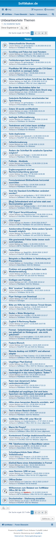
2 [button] (35, 33)
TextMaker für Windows (26, 113)
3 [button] (39, 33)
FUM (25, 299)
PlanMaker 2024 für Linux (27, 187)
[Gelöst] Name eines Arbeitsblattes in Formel (30, 463)
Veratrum (27, 457)
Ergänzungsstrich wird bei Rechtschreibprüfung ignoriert (23, 170)
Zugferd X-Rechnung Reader (22, 321)
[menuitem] (8, 9)
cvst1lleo (27, 315)
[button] (45, 33)
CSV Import (14, 220)
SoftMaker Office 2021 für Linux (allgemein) (33, 423)
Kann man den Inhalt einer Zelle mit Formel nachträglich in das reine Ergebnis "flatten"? (30, 371)
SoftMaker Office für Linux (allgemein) (31, 83)
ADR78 (26, 446)
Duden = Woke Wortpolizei (22, 313)
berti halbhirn (28, 337)
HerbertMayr (28, 263)
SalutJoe (27, 119)
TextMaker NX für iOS (25, 292)
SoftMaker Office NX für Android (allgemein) (33, 358)
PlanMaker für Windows (26, 94)
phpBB (19, 530)
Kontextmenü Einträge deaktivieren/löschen (30, 435)
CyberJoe (27, 345)
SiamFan (27, 307)
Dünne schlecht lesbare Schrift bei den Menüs (31, 79)
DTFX (26, 375)
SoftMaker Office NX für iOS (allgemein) (32, 475)
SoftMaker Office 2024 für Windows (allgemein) (35, 366)
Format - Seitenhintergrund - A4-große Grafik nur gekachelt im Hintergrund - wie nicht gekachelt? (30, 332)
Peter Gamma (29, 356)
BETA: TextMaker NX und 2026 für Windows (34, 235)
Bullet (26, 244)
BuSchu (27, 274)
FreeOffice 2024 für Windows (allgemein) (32, 216)
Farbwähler (14, 250)
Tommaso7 (28, 473)
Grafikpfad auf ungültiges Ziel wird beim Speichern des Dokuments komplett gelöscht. (31, 392)
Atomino (27, 223)
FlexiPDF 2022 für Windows (27, 503)
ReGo (26, 185)
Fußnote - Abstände (18, 161)
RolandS (27, 233)
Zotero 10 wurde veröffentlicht (23, 109)
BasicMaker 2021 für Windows (28, 448)
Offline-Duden (15, 479)
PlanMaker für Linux (24, 75)
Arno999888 (28, 290)
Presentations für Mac (25, 64)
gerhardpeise (29, 46)
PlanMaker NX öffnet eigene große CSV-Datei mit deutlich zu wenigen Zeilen (30, 69)
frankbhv (27, 163)
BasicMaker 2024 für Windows (28, 265)
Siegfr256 (27, 252)
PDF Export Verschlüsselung (23, 212)
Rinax (26, 73)
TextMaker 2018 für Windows (28, 339)
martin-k (27, 492)
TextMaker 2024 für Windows (28, 208)
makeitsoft (27, 136)
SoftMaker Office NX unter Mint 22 (25, 419)
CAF (25, 282)
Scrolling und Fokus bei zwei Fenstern (27, 52)
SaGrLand (27, 54)
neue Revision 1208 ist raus (22, 471)
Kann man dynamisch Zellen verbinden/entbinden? (22, 382)
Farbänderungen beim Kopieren (24, 60)
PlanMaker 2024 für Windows (28, 157)
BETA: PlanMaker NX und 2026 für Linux (32, 246)
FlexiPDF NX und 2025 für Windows (30, 138)
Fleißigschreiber (30, 206)
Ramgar (27, 155)
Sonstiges (21, 301)
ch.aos (26, 501)
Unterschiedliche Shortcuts (22, 43)
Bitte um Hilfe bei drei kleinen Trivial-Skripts (30, 305)
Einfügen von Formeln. (20, 280)
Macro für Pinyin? (17, 427)
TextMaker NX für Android (27, 484)
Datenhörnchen (29, 214)
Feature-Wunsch (16, 343)
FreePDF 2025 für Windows (27, 254)
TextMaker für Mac (24, 48)
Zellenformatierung (18, 142)
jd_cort (26, 438)
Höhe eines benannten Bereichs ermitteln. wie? (31, 402)
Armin (26, 364)
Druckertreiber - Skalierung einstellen (27, 498)
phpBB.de (38, 533)
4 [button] (42, 33)
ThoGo (26, 429)
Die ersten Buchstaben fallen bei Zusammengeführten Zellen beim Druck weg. (30, 88)
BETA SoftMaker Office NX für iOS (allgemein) (34, 494)
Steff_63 (27, 81)
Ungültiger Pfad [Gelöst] (20, 362)
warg (25, 111)
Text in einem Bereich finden (22, 410)
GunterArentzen (30, 421)
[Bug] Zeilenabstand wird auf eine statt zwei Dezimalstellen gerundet (30, 202)
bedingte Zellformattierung (22, 117)
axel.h (26, 324)
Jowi (25, 92)
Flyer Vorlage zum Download (23, 296)
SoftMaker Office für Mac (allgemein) (31, 56)
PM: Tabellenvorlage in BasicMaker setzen (29, 444)
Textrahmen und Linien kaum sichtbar (27, 125)
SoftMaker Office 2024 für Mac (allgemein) (33, 459)
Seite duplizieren (17, 134)
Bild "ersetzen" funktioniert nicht (24, 288)
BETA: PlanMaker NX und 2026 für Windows (34, 225)
